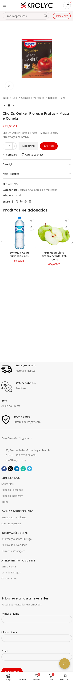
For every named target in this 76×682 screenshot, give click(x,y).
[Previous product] (5, 105)
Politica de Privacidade (14, 545)
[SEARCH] (45, 16)
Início (6, 97)
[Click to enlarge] (9, 86)
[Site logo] (37, 5)
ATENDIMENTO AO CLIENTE (18, 560)
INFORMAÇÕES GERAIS (14, 533)
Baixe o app (62, 15)
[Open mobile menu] (4, 5)
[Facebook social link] (12, 201)
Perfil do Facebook (12, 489)
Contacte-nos (9, 578)
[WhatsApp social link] (26, 201)
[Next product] (13, 105)
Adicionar (28, 145)
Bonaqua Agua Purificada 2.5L (19, 254)
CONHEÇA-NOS (10, 477)
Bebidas (52, 97)
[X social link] (17, 201)
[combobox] (26, 16)
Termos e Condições (13, 551)
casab (18, 195)
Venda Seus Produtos (13, 517)
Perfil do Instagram (12, 495)
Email (4, 651)
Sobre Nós (7, 483)
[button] (31, 227)
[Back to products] (9, 105)
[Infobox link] (36, 369)
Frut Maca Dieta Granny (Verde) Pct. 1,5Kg (54, 256)
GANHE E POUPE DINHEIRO (17, 511)
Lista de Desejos (11, 572)
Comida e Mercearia (32, 97)
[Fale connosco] (64, 663)
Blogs (4, 501)
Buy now (48, 145)
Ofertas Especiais (11, 523)
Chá (63, 97)
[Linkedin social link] (21, 201)
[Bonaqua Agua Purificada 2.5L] (19, 233)
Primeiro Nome (10, 613)
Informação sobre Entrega (16, 539)
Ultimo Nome (9, 632)
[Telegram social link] (30, 201)
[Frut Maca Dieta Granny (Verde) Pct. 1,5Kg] (54, 233)
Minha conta (8, 566)
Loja (14, 97)
